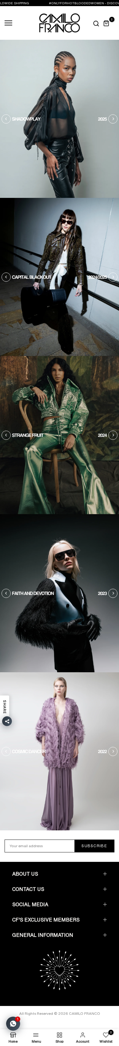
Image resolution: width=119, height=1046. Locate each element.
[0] (106, 23)
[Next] (112, 119)
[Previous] (6, 119)
